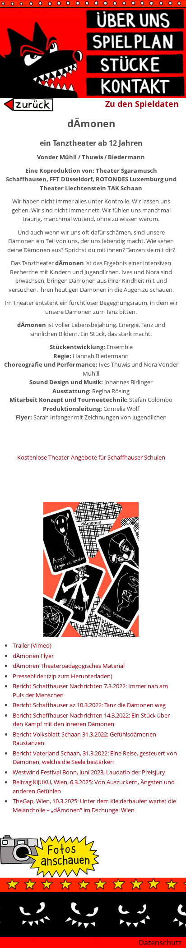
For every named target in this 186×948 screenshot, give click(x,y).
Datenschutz (160, 943)
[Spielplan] (135, 41)
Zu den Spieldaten (142, 103)
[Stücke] (135, 64)
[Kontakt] (135, 86)
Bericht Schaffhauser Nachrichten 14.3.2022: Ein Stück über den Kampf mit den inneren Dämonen (91, 719)
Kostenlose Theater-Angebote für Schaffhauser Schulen (91, 457)
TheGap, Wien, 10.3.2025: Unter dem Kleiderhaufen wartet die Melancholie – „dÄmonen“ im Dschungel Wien (94, 805)
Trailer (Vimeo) (32, 645)
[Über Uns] (135, 19)
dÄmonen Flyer (33, 656)
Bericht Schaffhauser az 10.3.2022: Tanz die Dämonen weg (89, 705)
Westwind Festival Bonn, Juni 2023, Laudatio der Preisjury (89, 772)
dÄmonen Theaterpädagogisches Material (69, 666)
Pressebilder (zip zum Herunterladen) (62, 676)
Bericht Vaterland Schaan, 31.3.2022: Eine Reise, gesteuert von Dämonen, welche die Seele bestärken (95, 757)
